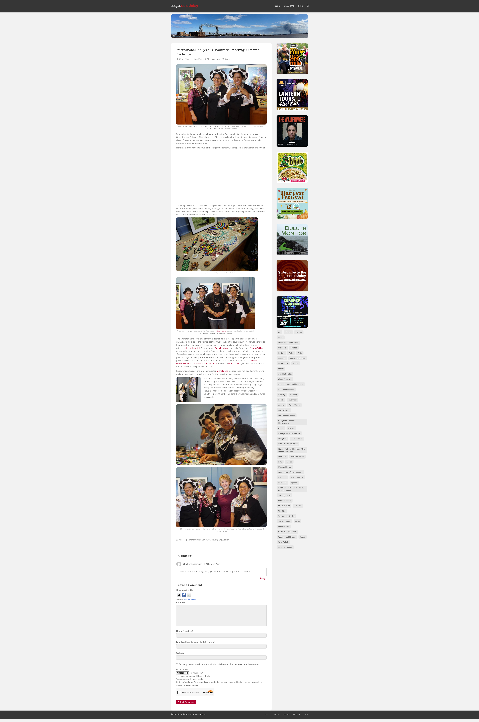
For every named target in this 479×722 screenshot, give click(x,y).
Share (227, 59)
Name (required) (184, 631)
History (299, 332)
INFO (300, 6)
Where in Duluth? (285, 547)
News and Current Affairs (288, 342)
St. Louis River (284, 506)
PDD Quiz (282, 477)
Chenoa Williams (257, 348)
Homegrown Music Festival (289, 433)
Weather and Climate (286, 537)
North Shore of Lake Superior (290, 472)
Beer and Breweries (286, 389)
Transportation (284, 521)
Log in (306, 714)
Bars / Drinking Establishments (290, 384)
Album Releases (284, 379)
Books (281, 400)
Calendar (276, 714)
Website (180, 653)
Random (281, 358)
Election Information (286, 415)
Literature (282, 456)
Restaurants (283, 363)
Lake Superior (297, 438)
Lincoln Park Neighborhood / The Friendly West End (291, 450)
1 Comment (216, 59)
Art (180, 540)
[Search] (306, 6)
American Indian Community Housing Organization (208, 540)
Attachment (182, 669)
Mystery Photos (284, 467)
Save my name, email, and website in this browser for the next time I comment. (219, 664)
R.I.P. (300, 353)
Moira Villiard (184, 59)
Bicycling (281, 395)
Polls (291, 353)
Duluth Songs (283, 410)
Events (288, 332)
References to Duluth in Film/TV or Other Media (291, 489)
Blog (266, 714)
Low (280, 462)
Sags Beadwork (222, 331)
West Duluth (283, 542)
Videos (281, 368)
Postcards (282, 482)
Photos (294, 348)
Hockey (291, 428)
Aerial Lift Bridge (285, 374)
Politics (281, 353)
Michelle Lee (222, 371)
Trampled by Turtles (286, 516)
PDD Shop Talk (297, 477)
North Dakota (234, 363)
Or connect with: (184, 590)
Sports (295, 363)
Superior (298, 506)
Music (280, 337)
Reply (262, 578)
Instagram (282, 438)
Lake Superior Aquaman (288, 444)
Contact (286, 714)
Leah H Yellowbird (191, 348)
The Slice (282, 511)
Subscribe (296, 714)
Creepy (281, 405)
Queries (294, 482)
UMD (297, 521)
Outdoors (282, 348)
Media (289, 462)
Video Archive (283, 526)
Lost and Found (297, 456)
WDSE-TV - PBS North (287, 531)
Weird (302, 537)
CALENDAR (289, 6)
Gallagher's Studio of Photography (286, 421)
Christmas (293, 400)
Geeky (280, 428)
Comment (181, 602)
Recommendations (297, 358)
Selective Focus (284, 500)
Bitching (293, 395)
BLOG (277, 6)
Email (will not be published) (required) (195, 642)
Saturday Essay (284, 495)
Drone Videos (294, 405)
